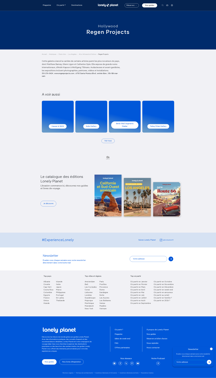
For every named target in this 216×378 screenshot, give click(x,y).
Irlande (47, 303)
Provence (103, 287)
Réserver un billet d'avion (157, 339)
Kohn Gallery (91, 126)
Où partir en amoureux (163, 292)
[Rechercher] (163, 5)
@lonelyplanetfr (168, 240)
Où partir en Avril (137, 290)
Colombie (48, 292)
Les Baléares (105, 301)
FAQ (116, 343)
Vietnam (103, 309)
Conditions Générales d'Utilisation (106, 373)
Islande (59, 282)
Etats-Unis (62, 54)
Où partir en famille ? (163, 298)
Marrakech (89, 306)
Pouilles (103, 284)
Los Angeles (72, 54)
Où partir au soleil (161, 295)
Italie (58, 284)
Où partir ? (119, 330)
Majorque (89, 301)
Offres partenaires (122, 348)
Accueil (44, 54)
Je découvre (48, 204)
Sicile (101, 295)
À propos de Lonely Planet (158, 330)
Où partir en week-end (163, 290)
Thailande (60, 301)
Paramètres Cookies (147, 373)
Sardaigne (103, 292)
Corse (87, 290)
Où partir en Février (138, 284)
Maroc (59, 290)
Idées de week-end (122, 339)
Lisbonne (88, 292)
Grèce (46, 301)
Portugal (60, 295)
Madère (102, 306)
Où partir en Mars (137, 287)
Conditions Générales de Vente (129, 373)
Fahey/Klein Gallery (158, 126)
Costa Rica (48, 290)
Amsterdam (90, 282)
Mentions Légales (68, 373)
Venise (102, 303)
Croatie (47, 284)
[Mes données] (172, 5)
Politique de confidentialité (84, 373)
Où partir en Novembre (164, 284)
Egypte (47, 295)
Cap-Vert (47, 287)
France (47, 298)
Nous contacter (153, 348)
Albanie (47, 282)
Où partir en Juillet (138, 298)
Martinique (89, 303)
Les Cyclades (91, 287)
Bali (86, 284)
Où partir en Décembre (163, 287)
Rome (102, 290)
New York (89, 309)
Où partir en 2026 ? (162, 301)
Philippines (60, 292)
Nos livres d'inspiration (71, 362)
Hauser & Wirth (58, 126)
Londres (88, 295)
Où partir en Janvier (138, 282)
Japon (58, 287)
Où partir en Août (137, 301)
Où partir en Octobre (163, 282)
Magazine (118, 334)
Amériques (52, 54)
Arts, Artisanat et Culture (87, 54)
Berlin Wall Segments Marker (125, 125)
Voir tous (108, 141)
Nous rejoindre (152, 343)
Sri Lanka (60, 298)
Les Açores (104, 298)
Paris (101, 282)
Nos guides (149, 5)
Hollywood (108, 26)
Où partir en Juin (137, 295)
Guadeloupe (90, 298)
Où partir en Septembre (140, 303)
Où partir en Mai (137, 292)
